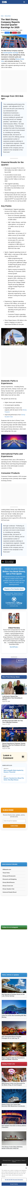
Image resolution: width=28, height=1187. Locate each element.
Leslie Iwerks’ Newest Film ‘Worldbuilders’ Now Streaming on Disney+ (12, 698)
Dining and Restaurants (9, 876)
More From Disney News (11, 677)
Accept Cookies (14, 1184)
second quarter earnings (10, 52)
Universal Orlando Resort (9, 892)
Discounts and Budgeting (9, 879)
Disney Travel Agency (16, 1160)
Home (2, 16)
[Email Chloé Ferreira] (14, 650)
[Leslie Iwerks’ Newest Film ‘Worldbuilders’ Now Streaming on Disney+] (14, 687)
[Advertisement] (14, 362)
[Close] (26, 1168)
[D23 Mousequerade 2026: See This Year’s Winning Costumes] (14, 712)
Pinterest (14, 32)
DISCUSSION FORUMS (9, 864)
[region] (14, 1176)
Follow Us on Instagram (10, 927)
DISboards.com (7, 869)
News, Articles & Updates (10, 975)
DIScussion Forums (7, 1160)
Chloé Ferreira (6, 30)
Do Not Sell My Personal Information (14, 1179)
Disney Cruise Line (8, 885)
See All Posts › (14, 647)
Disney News (8, 16)
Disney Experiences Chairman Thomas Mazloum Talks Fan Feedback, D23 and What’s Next (13, 745)
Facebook (7, 32)
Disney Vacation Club (8, 889)
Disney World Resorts (9, 882)
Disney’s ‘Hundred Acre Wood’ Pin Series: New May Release (14, 778)
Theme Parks (6, 872)
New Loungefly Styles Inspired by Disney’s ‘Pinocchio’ (13, 770)
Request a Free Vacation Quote (14, 589)
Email (19, 32)
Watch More (21, 660)
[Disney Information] (4, 1)
